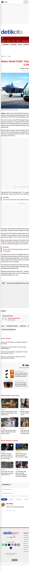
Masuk (25, 1)
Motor (18, 41)
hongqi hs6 (23, 326)
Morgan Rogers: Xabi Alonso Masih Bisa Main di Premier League (22, 455)
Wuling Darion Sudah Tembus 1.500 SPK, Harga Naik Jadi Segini (13, 347)
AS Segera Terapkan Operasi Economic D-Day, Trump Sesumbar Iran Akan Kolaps (7, 456)
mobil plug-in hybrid (12, 326)
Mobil (13, 41)
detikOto (3, 56)
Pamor (20, 44)
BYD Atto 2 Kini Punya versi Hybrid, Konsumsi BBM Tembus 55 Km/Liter (13, 357)
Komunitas (13, 44)
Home (3, 41)
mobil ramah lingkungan (8, 329)
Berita (8, 41)
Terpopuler (5, 44)
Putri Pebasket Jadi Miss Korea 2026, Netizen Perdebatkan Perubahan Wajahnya (21, 474)
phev (3, 326)
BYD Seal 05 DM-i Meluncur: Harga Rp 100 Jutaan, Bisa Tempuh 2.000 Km (14, 352)
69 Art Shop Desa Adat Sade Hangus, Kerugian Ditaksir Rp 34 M (7, 473)
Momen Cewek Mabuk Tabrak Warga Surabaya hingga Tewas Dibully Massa (9, 413)
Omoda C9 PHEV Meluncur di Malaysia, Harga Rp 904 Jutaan (14, 342)
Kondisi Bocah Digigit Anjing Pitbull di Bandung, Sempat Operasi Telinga (8, 432)
